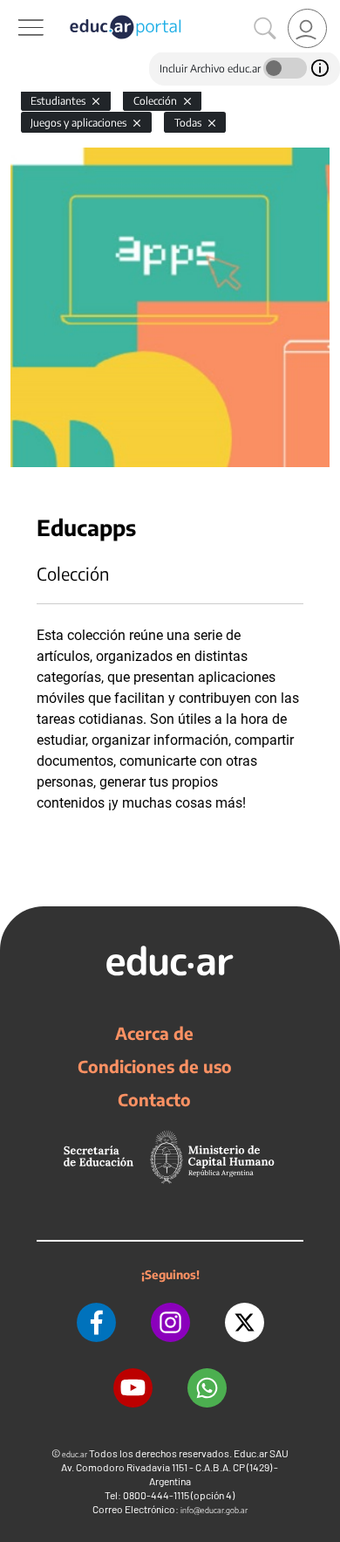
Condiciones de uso (155, 1066)
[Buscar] (265, 29)
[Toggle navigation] (15, 9)
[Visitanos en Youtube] (133, 1388)
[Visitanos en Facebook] (96, 1322)
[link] (307, 28)
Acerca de (154, 1032)
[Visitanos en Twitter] (244, 1322)
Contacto (154, 1099)
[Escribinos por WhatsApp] (207, 1388)
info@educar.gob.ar (214, 1510)
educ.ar (74, 1454)
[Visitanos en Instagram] (170, 1322)
